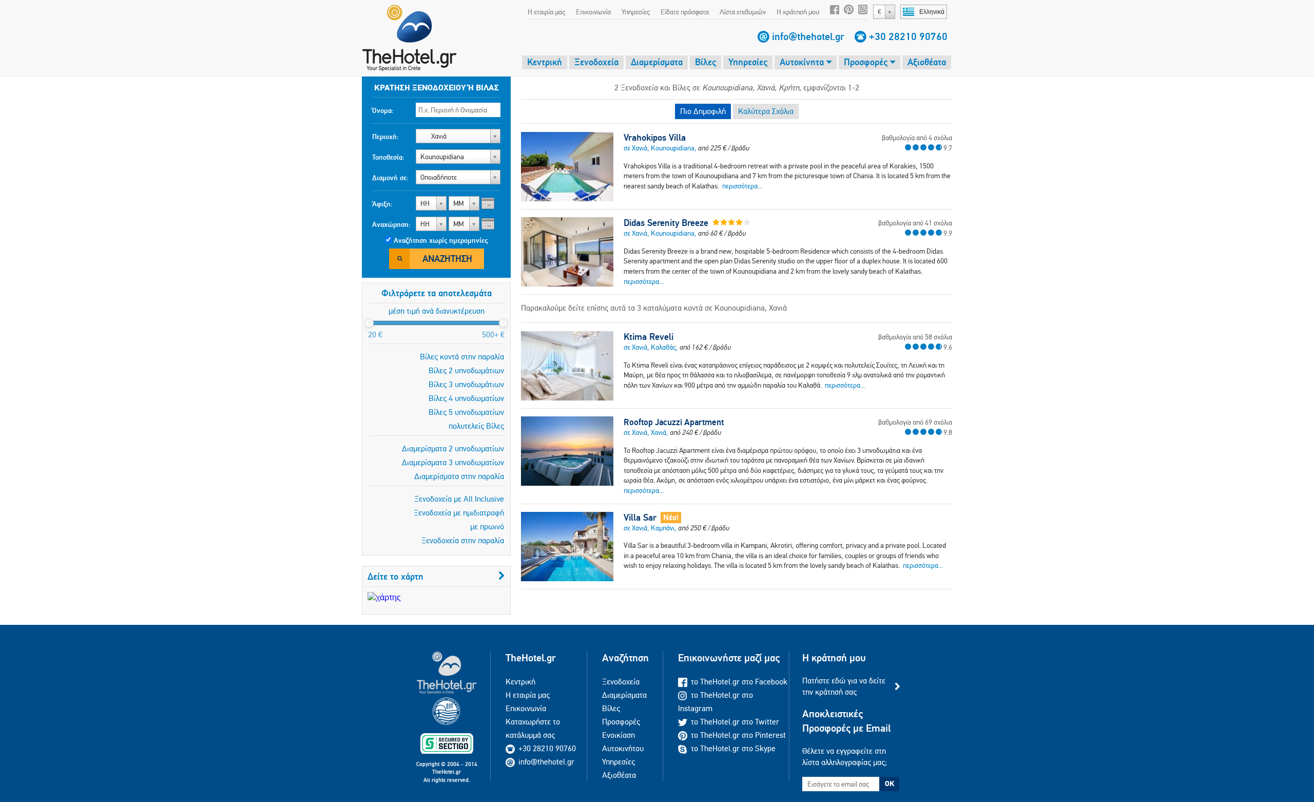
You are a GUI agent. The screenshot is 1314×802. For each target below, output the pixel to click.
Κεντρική (544, 62)
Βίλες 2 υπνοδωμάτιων (466, 370)
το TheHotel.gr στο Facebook (739, 681)
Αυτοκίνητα (803, 62)
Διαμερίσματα (657, 62)
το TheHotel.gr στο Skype (733, 748)
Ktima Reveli (648, 336)
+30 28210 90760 (908, 36)
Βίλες (705, 62)
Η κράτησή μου (798, 11)
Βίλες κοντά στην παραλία (462, 356)
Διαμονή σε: (390, 177)
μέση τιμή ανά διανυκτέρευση (437, 311)
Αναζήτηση (447, 258)
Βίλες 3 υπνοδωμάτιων (466, 384)
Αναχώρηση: (391, 224)
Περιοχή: (385, 136)
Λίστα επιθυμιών (743, 11)
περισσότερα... (742, 185)
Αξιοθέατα (926, 62)
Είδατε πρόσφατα (685, 11)
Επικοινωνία (593, 11)
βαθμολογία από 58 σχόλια (915, 336)
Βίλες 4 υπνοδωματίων (466, 398)
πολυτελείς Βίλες (476, 426)
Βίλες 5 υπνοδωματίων (466, 412)
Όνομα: (383, 110)
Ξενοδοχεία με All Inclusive (459, 499)
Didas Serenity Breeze (666, 222)
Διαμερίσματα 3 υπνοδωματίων (453, 462)
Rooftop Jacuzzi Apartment (674, 422)
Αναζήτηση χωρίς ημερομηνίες (441, 240)
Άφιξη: (382, 203)
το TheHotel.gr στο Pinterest (738, 735)
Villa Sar (640, 517)
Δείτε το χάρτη (395, 576)
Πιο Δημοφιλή (703, 111)
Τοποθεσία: (388, 157)
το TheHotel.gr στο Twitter (735, 722)
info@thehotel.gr (808, 36)
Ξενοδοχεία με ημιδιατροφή (459, 513)
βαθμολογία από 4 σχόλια (917, 137)
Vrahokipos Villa (655, 137)
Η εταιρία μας (546, 11)
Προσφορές (867, 62)
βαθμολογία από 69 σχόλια (915, 422)
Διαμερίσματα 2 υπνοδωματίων (453, 448)
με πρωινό (487, 526)
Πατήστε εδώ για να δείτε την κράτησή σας (843, 686)
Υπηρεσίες (636, 11)
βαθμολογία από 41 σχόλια (915, 222)
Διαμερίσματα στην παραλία (459, 476)
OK (889, 783)
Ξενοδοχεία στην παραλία (462, 540)
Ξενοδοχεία (596, 62)
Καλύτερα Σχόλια (766, 111)
